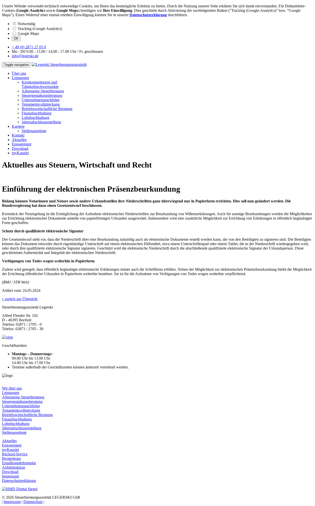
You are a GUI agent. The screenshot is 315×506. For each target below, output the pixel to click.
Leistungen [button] (20, 78)
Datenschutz (33, 502)
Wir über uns (12, 388)
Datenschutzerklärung (19, 480)
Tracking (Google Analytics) (39, 29)
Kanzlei (20, 153)
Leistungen (10, 393)
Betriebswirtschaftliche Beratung (47, 109)
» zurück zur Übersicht (19, 299)
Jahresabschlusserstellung (41, 122)
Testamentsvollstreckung (41, 104)
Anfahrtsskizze (13, 467)
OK (16, 38)
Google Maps (28, 33)
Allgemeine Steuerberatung (43, 91)
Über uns (19, 73)
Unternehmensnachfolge (41, 100)
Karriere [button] (18, 126)
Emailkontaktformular (19, 463)
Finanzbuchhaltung (36, 113)
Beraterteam (11, 458)
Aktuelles (19, 140)
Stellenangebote (34, 131)
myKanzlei (10, 450)
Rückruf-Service (15, 454)
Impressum (10, 476)
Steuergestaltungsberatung (42, 95)
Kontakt (18, 135)
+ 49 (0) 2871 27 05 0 (29, 47)
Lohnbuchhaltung (35, 117)
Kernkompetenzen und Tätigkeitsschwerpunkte (40, 84)
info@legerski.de (25, 56)
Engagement (21, 144)
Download (20, 148)
